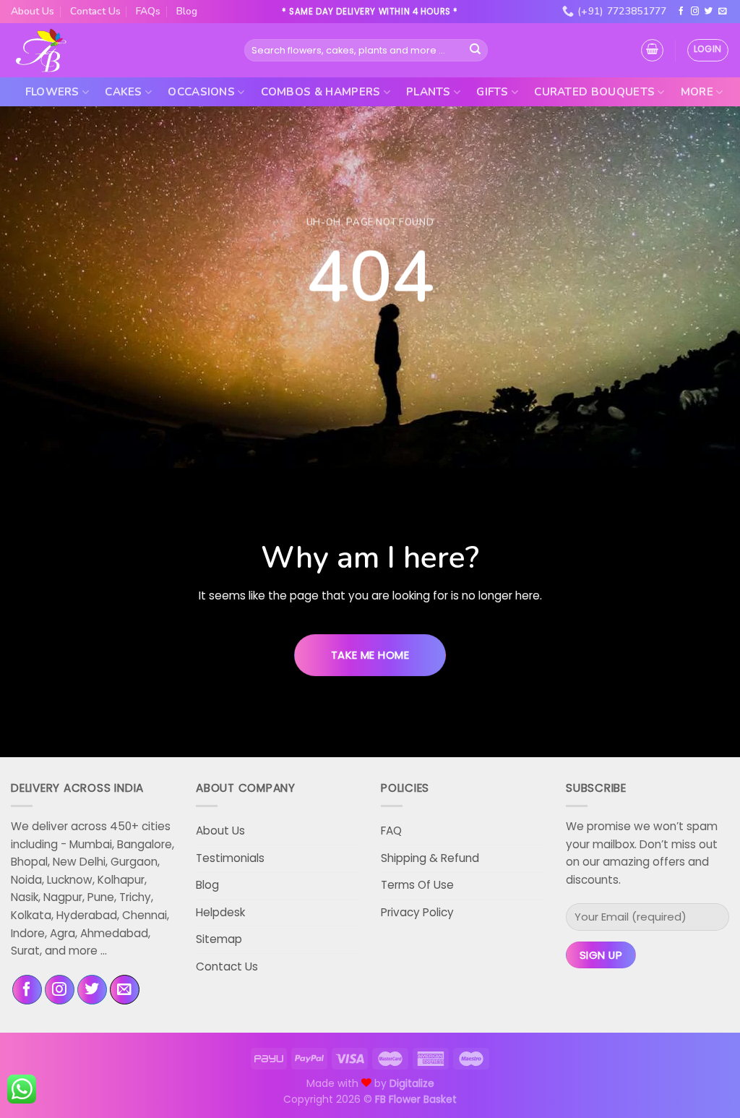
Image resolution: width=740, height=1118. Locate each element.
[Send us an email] (722, 11)
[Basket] (652, 50)
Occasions (201, 92)
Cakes (123, 92)
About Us (32, 11)
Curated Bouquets (594, 92)
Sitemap (219, 939)
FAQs (148, 11)
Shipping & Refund (430, 858)
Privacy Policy (417, 912)
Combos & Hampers (321, 92)
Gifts (492, 92)
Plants (428, 92)
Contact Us (95, 11)
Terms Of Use (417, 884)
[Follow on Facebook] (681, 11)
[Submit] (475, 49)
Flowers (52, 92)
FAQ (391, 830)
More (697, 92)
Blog (186, 11)
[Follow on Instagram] (695, 11)
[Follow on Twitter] (709, 11)
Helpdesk (220, 912)
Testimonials (230, 858)
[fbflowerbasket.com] (41, 50)
